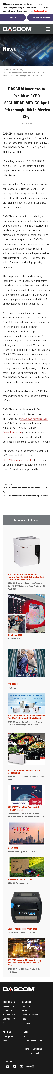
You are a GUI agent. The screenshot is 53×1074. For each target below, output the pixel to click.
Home (5, 69)
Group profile (8, 1037)
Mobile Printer (8, 1007)
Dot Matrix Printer (10, 1019)
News (12, 69)
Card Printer (7, 1011)
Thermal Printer (9, 1015)
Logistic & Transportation (32, 1015)
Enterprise (26, 1023)
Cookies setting (40, 11)
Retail (24, 1019)
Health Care (27, 1007)
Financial (25, 1011)
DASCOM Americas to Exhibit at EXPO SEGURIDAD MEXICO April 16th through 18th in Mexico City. (25, 74)
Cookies (27, 1045)
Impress (27, 1037)
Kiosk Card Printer (10, 1023)
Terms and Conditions (33, 1049)
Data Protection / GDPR (33, 1041)
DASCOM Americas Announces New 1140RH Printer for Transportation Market (26, 487)
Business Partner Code (33, 1053)
